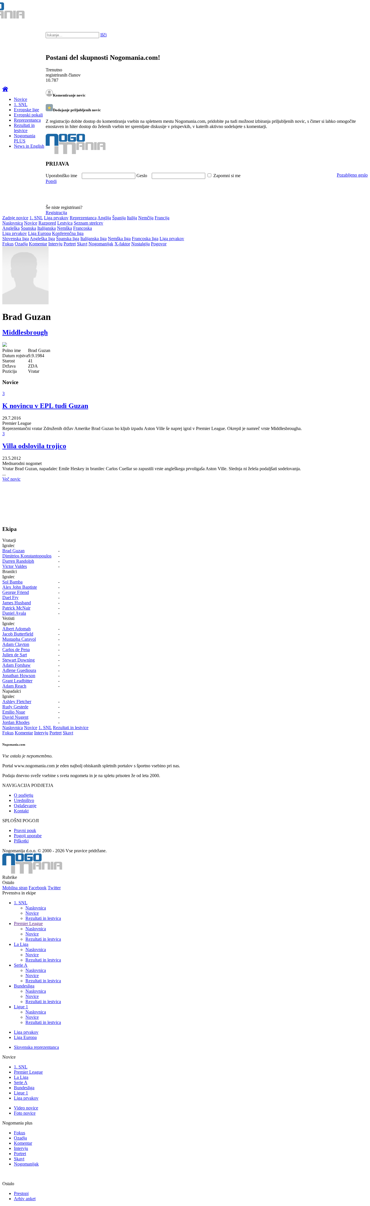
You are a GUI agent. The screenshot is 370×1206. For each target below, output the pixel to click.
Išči (103, 34)
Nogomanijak (100, 243)
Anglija (104, 217)
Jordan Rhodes (15, 722)
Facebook (38, 887)
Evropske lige (26, 109)
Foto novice (25, 1113)
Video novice (26, 1107)
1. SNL (20, 104)
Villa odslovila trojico (34, 446)
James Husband (16, 602)
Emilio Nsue (13, 711)
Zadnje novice (15, 217)
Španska (28, 228)
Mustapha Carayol (19, 639)
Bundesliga (24, 985)
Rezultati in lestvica (43, 918)
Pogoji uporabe (28, 835)
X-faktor (122, 243)
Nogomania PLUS (24, 138)
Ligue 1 (21, 1006)
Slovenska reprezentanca (36, 1047)
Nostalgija (140, 243)
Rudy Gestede (15, 706)
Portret (70, 243)
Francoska (82, 228)
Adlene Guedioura (19, 670)
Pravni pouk (25, 830)
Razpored (47, 223)
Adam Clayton (15, 644)
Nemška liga (119, 238)
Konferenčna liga (68, 233)
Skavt (82, 243)
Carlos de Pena (16, 649)
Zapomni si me (226, 175)
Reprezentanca (27, 120)
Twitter (54, 887)
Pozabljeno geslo (352, 175)
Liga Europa (39, 233)
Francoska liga (145, 238)
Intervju (55, 243)
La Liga (21, 944)
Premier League (28, 923)
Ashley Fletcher (16, 701)
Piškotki (21, 840)
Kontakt (21, 810)
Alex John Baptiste (19, 587)
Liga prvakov (56, 217)
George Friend (15, 592)
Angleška (11, 228)
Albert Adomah (16, 628)
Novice (20, 99)
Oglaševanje (25, 805)
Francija (162, 217)
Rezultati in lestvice (24, 128)
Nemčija (145, 217)
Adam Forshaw (16, 665)
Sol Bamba (12, 581)
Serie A (20, 965)
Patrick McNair (16, 607)
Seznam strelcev (88, 223)
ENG (353, 11)
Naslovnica (12, 223)
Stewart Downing (18, 659)
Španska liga (67, 238)
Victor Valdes (14, 566)
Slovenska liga (15, 238)
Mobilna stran (14, 887)
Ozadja (21, 243)
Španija (119, 217)
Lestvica (65, 223)
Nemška (64, 228)
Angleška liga (42, 238)
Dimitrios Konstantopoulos (26, 555)
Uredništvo (24, 800)
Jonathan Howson (18, 675)
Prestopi (21, 1193)
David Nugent (15, 717)
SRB (342, 11)
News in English (29, 146)
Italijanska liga (93, 238)
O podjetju (23, 795)
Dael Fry (10, 597)
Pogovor (158, 243)
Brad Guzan (13, 550)
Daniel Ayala (14, 613)
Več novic (11, 479)
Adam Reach (14, 685)
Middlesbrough (25, 332)
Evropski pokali (28, 114)
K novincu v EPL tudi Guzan (45, 406)
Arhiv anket (25, 1198)
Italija (132, 217)
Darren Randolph (18, 561)
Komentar (38, 243)
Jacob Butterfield (17, 633)
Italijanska (46, 228)
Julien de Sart (14, 654)
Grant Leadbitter (17, 680)
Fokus (8, 243)
